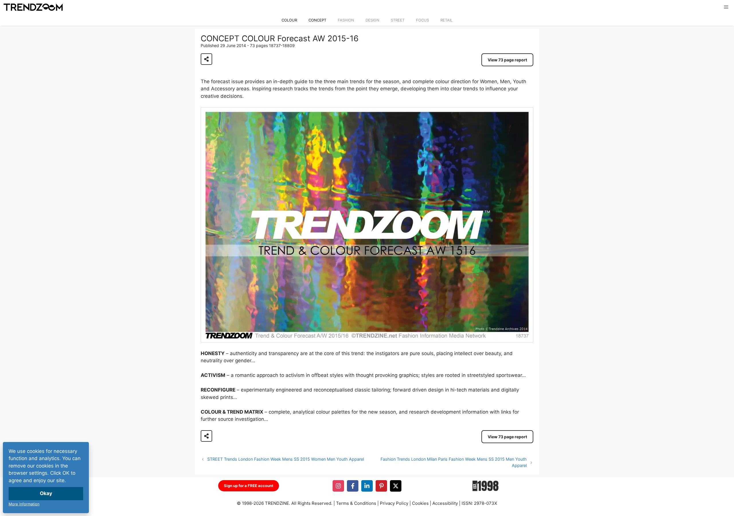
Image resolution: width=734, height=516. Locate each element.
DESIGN (372, 20)
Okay (46, 493)
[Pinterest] (381, 486)
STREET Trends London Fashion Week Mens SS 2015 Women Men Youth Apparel (285, 459)
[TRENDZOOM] (33, 7)
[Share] (206, 59)
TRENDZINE (277, 503)
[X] (395, 486)
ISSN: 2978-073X (479, 503)
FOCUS (422, 20)
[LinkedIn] (367, 486)
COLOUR (289, 20)
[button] (726, 7)
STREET (398, 20)
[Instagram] (338, 486)
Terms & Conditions (356, 503)
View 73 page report (507, 59)
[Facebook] (352, 486)
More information (24, 504)
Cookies (420, 503)
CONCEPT (317, 20)
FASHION (346, 20)
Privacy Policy (394, 503)
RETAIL (446, 20)
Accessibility (445, 503)
